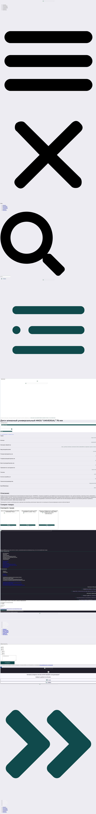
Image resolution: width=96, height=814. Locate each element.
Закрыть (4, 644)
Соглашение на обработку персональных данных (12, 577)
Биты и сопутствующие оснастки (9, 556)
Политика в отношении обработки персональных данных (14, 580)
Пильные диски (6, 559)
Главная (4, 4)
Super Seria (5, 554)
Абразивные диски (6, 558)
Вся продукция (6, 553)
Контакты (5, 9)
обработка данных (2, 606)
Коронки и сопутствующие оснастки (10, 557)
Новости (4, 8)
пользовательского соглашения (46, 665)
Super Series (5, 6)
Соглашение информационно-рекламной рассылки (12, 579)
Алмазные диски (6, 555)
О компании (5, 7)
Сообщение (1, 660)
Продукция (5, 5)
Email (1, 603)
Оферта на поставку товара (8, 578)
